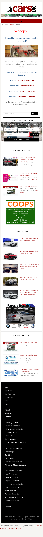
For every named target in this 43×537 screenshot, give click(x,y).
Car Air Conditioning (12, 426)
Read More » (33, 179)
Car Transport (10, 458)
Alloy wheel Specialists (14, 429)
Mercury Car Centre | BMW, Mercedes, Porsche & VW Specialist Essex (27, 159)
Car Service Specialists (13, 471)
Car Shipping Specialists (14, 448)
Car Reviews (10, 394)
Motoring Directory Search (21, 120)
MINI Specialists (11, 491)
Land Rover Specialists (14, 484)
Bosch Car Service (12, 501)
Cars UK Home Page (25, 80)
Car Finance (9, 436)
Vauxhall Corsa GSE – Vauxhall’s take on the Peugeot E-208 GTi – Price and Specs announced (29, 292)
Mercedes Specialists (13, 487)
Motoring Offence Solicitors (15, 465)
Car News (9, 391)
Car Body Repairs (11, 433)
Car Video (9, 401)
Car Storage (9, 452)
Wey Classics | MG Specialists (28, 186)
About (7, 410)
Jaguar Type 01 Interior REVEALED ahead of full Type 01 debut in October (29, 266)
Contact (8, 417)
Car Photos (9, 398)
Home (7, 388)
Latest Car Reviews (27, 91)
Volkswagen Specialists (14, 497)
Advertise (8, 413)
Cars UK (21, 9)
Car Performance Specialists (16, 443)
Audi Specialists (11, 474)
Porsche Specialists (12, 494)
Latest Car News (27, 86)
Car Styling (9, 455)
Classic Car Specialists (13, 462)
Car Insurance (10, 439)
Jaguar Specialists (12, 481)
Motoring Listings (11, 423)
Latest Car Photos (27, 97)
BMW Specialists (11, 477)
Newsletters (9, 404)
